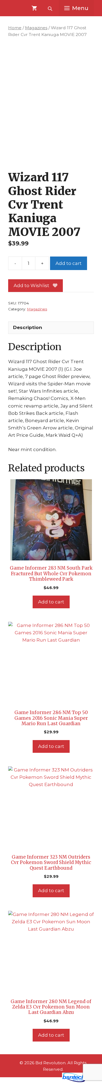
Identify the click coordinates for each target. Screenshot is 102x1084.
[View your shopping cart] (34, 8)
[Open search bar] (50, 8)
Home (14, 27)
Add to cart (68, 263)
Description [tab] (27, 327)
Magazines (36, 27)
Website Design (40, 1081)
